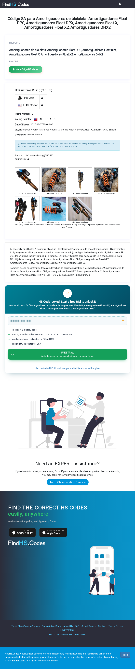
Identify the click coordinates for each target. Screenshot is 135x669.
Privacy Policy (67, 629)
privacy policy (39, 657)
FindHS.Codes (12, 653)
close (125, 654)
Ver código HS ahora (27, 69)
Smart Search (88, 626)
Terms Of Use (115, 626)
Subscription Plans (51, 626)
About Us (68, 626)
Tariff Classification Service (68, 482)
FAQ (77, 626)
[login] (120, 4)
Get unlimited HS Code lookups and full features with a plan (68, 368)
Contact (102, 626)
